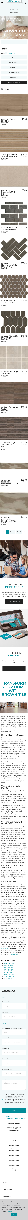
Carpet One (4, 18)
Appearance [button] (13, 72)
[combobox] (12, 42)
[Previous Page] (3, 532)
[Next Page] (24, 532)
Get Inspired (7, 1189)
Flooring (12, 18)
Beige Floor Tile (9, 963)
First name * (5, 1001)
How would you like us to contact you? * (12, 1028)
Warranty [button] (12, 67)
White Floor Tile (9, 975)
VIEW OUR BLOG (12, 601)
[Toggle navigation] (2, 3)
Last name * (5, 1012)
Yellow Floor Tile (9, 976)
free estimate (13, 954)
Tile (18, 18)
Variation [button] (13, 77)
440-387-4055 (14, 12)
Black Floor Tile (8, 965)
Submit (14, 1110)
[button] (19, 3)
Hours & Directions (14, 1130)
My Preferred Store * (7, 1069)
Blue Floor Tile (8, 967)
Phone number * (6, 1038)
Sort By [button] (21, 89)
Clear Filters (12, 53)
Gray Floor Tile (8, 969)
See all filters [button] (13, 82)
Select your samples (12, 668)
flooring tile (4, 948)
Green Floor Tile (9, 971)
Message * (4, 1079)
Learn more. (11, 1211)
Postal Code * (5, 1058)
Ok (14, 1214)
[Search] (25, 42)
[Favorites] (22, 3)
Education (7, 1196)
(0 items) (25, 3)
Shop (5, 1182)
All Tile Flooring (8, 978)
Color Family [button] (13, 62)
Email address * (6, 1048)
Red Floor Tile (8, 973)
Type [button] (12, 57)
